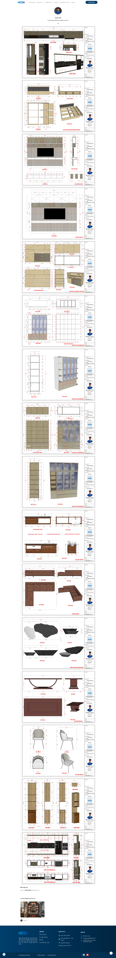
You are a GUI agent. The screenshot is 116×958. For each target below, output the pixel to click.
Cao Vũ (25, 920)
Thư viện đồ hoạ (43, 937)
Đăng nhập (91, 2)
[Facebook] (84, 955)
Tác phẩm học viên (44, 942)
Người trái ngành (65, 942)
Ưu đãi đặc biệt (52, 955)
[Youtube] (87, 955)
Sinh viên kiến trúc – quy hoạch (67, 939)
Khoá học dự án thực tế (65, 945)
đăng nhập (28, 890)
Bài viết (56, 2)
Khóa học (39, 2)
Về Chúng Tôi (42, 934)
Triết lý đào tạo (41, 955)
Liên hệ (73, 2)
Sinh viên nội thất (65, 935)
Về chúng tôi (32, 2)
